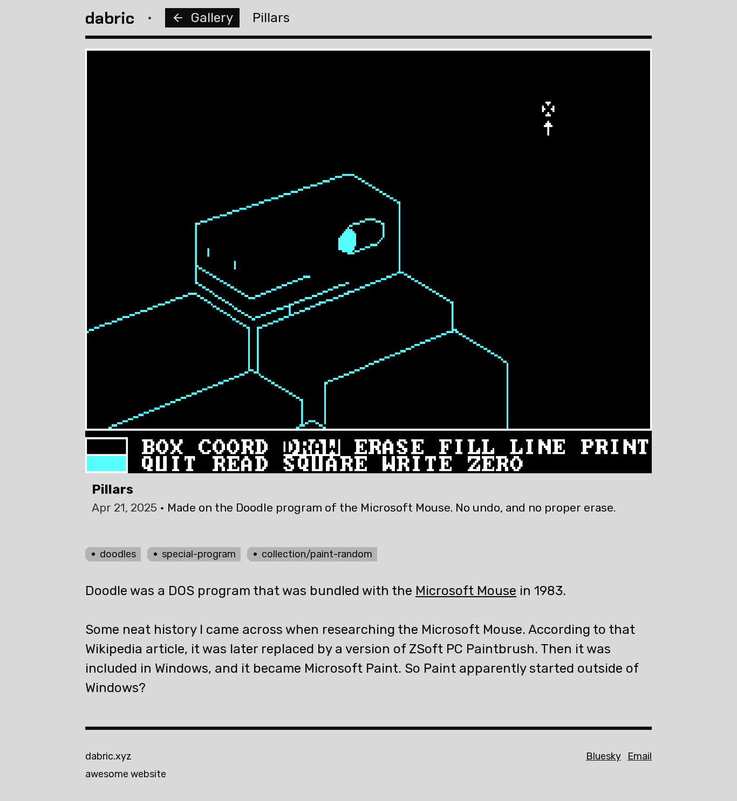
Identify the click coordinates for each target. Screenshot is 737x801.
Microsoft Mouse (465, 590)
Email (639, 756)
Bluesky (603, 756)
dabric (109, 18)
